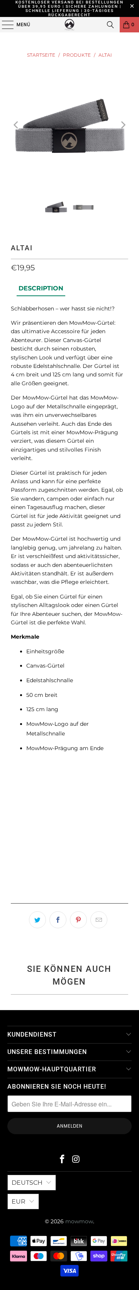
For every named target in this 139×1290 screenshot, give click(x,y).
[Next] (122, 125)
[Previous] (16, 125)
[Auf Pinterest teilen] (78, 919)
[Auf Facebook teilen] (57, 919)
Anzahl (20, 818)
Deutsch (27, 1182)
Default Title (35, 795)
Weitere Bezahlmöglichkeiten (69, 895)
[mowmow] (69, 24)
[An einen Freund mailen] (98, 919)
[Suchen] (110, 24)
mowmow (79, 1221)
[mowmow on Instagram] (76, 1160)
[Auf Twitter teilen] (37, 919)
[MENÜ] (4, 24)
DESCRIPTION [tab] (41, 288)
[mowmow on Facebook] (62, 1160)
